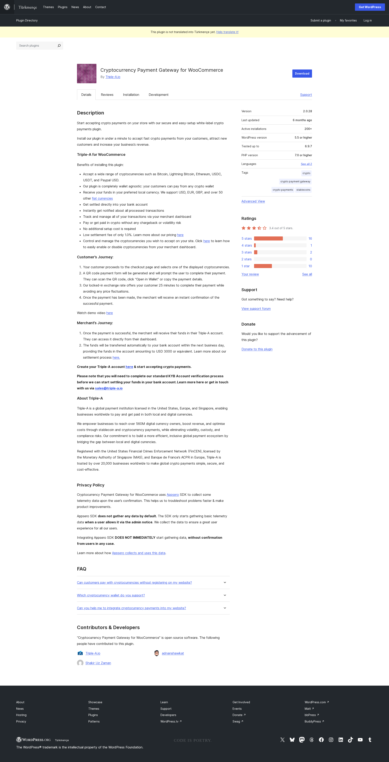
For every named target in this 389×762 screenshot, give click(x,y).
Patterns (94, 721)
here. (116, 357)
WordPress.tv (171, 721)
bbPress (312, 715)
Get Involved (241, 702)
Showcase (95, 702)
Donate (239, 715)
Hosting (21, 715)
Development (159, 95)
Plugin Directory (27, 20)
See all (307, 274)
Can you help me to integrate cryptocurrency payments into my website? (131, 608)
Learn (164, 702)
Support (306, 95)
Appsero (173, 495)
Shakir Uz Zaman (98, 663)
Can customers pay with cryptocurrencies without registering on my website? (134, 583)
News (20, 708)
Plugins (93, 715)
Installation (131, 95)
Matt (309, 708)
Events (237, 708)
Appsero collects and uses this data (138, 553)
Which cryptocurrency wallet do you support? (111, 595)
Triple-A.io (113, 77)
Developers (168, 715)
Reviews (107, 95)
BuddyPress (314, 721)
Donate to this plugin (257, 349)
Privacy (21, 721)
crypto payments (283, 189)
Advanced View (253, 201)
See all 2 (306, 164)
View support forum (256, 309)
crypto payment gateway (295, 181)
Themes (93, 708)
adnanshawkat (173, 653)
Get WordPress (370, 7)
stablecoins (303, 189)
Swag (238, 721)
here (180, 235)
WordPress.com (317, 702)
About (20, 702)
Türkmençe (62, 740)
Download (302, 73)
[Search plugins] (59, 46)
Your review (250, 274)
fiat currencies (102, 198)
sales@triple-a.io (109, 388)
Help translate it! (227, 32)
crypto (306, 173)
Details (86, 95)
